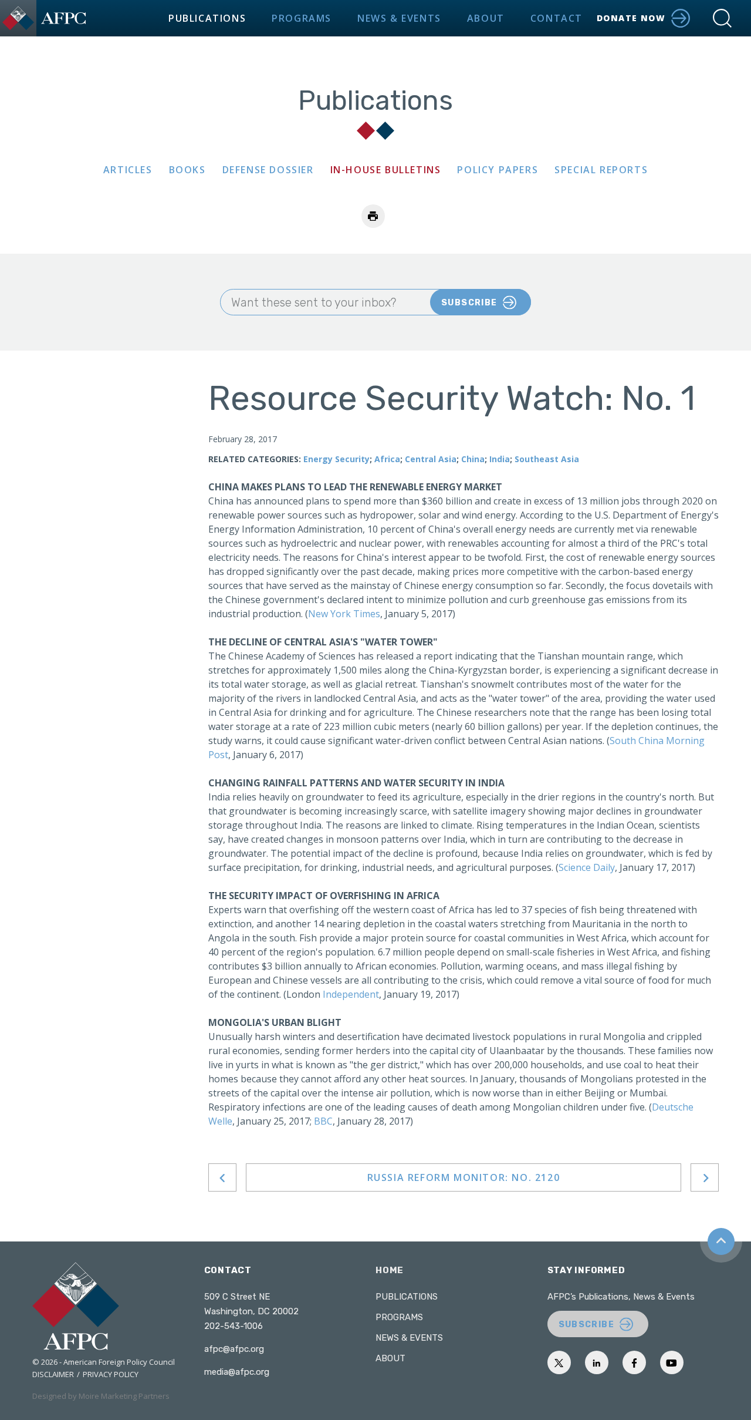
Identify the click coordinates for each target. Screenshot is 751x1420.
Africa (387, 459)
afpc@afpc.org (234, 1349)
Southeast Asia (547, 459)
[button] (722, 18)
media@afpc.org (236, 1372)
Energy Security (336, 459)
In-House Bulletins (385, 169)
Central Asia (430, 459)
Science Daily (587, 867)
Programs (301, 18)
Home (390, 1270)
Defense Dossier (268, 169)
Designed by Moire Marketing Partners (101, 1396)
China (473, 459)
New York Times (344, 613)
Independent (351, 994)
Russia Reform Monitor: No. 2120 (463, 1177)
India (499, 459)
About (486, 18)
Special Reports (601, 169)
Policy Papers (497, 169)
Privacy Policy (110, 1374)
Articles (128, 169)
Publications (207, 18)
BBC (323, 1121)
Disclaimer (53, 1374)
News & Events (399, 18)
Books (187, 169)
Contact (556, 18)
